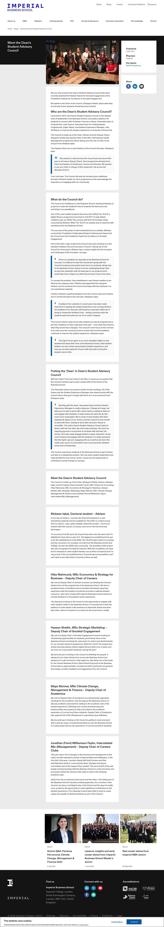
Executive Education (115, 21)
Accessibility (79, 915)
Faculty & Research (89, 21)
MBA (25, 21)
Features (129, 58)
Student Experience (133, 65)
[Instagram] (93, 888)
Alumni (153, 21)
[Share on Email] (142, 86)
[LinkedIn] (86, 888)
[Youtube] (100, 888)
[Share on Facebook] (129, 86)
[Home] (44, 7)
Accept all (134, 922)
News (98, 4)
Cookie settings (117, 922)
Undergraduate (56, 21)
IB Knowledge (137, 21)
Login (120, 915)
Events (120, 4)
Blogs (109, 4)
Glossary (64, 915)
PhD (72, 21)
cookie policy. (83, 924)
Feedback (107, 915)
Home (10, 28)
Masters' (38, 21)
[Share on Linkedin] (136, 86)
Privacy (94, 915)
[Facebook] (86, 894)
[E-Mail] (93, 894)
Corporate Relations (136, 4)
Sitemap (50, 915)
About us (11, 21)
